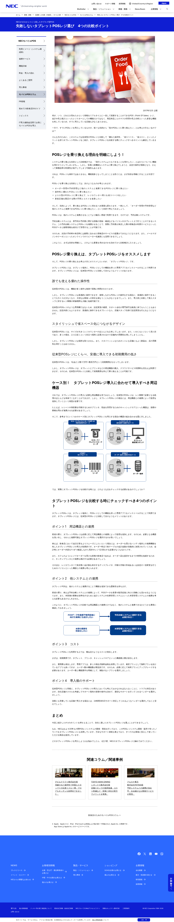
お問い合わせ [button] (171, 881)
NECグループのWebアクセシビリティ (88, 908)
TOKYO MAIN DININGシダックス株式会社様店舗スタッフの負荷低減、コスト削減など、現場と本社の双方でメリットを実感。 (104, 788)
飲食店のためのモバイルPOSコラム (103, 815)
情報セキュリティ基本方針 (111, 908)
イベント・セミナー (18, 875)
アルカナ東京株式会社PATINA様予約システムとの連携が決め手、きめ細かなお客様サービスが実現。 (140, 788)
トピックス (23, 115)
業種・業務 (27, 15)
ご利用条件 (125, 908)
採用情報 (139, 884)
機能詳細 (23, 66)
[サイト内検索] (167, 9)
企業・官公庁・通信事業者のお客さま (53, 871)
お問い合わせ (15, 912)
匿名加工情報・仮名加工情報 (63, 908)
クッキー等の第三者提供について (41, 908)
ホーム (18, 15)
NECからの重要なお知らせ (21, 879)
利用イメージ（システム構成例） (30, 50)
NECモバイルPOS (70, 15)
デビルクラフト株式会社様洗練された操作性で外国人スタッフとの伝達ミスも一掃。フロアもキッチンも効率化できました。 (68, 788)
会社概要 (139, 870)
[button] (82, 9)
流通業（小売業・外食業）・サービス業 (48, 15)
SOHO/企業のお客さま (113, 870)
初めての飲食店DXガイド (29, 108)
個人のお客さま (48, 882)
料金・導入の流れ (26, 73)
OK (142, 920)
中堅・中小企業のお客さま (52, 878)
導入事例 (23, 87)
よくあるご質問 (25, 80)
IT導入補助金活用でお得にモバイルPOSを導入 (30, 124)
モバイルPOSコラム (86, 15)
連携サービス (24, 59)
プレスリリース (16, 870)
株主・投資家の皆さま (144, 875)
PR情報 (22, 101)
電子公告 (13, 908)
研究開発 (139, 879)
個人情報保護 (97, 920)
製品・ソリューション (81, 870)
